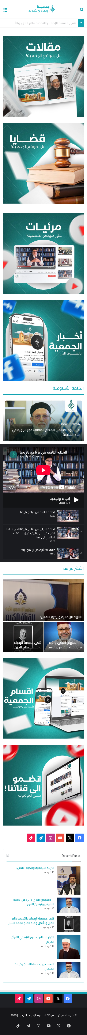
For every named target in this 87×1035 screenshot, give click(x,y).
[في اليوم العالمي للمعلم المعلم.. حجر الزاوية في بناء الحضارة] (43, 420)
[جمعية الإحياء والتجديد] (43, 9)
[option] (43, 420)
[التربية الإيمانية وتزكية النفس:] (43, 600)
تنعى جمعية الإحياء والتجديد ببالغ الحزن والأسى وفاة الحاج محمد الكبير (23, 649)
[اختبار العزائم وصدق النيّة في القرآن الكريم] (68, 947)
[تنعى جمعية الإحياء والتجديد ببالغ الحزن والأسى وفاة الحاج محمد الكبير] (23, 637)
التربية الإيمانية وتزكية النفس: (61, 617)
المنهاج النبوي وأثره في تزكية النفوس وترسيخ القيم (64, 647)
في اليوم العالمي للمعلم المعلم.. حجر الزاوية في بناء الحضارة (46, 431)
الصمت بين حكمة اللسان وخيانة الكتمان (34, 966)
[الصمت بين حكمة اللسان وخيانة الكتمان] (68, 970)
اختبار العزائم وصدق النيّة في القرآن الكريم (47, 23)
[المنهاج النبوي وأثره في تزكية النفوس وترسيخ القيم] (64, 637)
